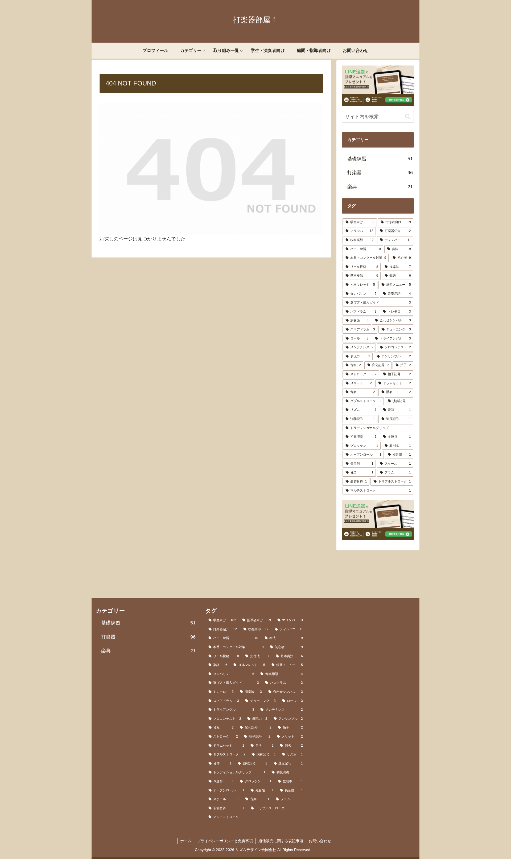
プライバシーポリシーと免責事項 (225, 841)
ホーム (185, 841)
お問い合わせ (320, 841)
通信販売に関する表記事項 (280, 841)
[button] (407, 117)
